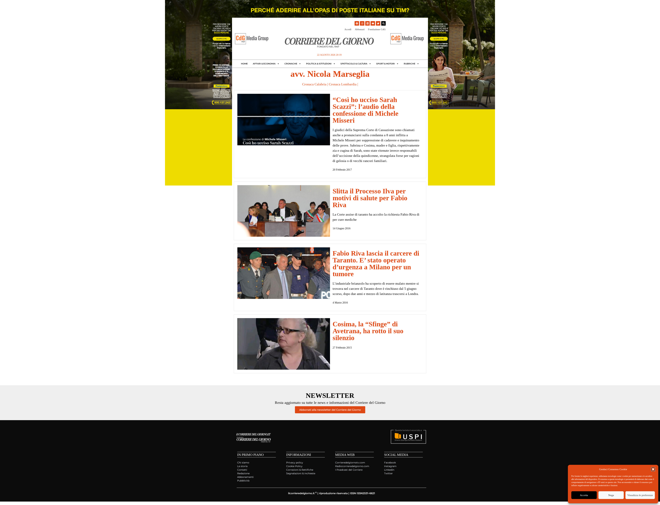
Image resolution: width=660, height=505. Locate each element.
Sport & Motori (385, 63)
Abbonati (360, 29)
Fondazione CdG (377, 29)
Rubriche (409, 63)
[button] (653, 469)
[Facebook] (357, 23)
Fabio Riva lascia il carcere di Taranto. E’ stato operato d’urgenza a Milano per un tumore (376, 263)
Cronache (290, 63)
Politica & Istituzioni (319, 63)
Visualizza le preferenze (640, 495)
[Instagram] (362, 23)
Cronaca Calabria (314, 84)
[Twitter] (378, 23)
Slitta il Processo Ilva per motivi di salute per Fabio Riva (370, 198)
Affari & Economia (264, 63)
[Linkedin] (367, 23)
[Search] (383, 23)
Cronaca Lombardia (342, 84)
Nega (611, 495)
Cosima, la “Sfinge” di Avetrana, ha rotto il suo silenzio (368, 331)
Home (244, 63)
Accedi (347, 29)
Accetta (584, 495)
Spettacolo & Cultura (353, 63)
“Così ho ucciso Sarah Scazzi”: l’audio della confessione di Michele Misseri (365, 110)
